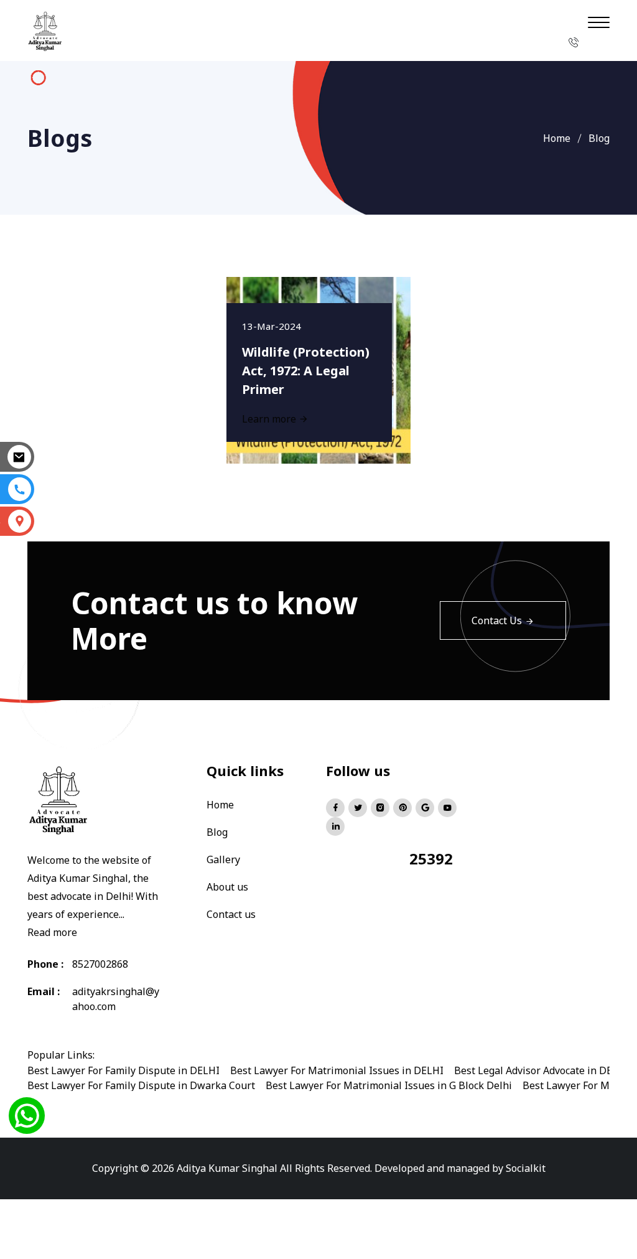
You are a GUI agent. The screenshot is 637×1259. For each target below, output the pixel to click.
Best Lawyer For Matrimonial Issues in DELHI (337, 1070)
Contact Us (497, 620)
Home (556, 138)
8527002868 (100, 964)
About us (227, 887)
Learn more (270, 419)
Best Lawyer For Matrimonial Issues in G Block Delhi (389, 1085)
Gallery (223, 859)
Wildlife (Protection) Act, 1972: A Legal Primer (306, 371)
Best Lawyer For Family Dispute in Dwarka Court (141, 1085)
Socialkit (526, 1168)
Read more (52, 932)
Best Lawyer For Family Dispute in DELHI (123, 1070)
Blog (217, 832)
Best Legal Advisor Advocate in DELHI (541, 1070)
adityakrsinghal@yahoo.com (115, 999)
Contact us (231, 914)
